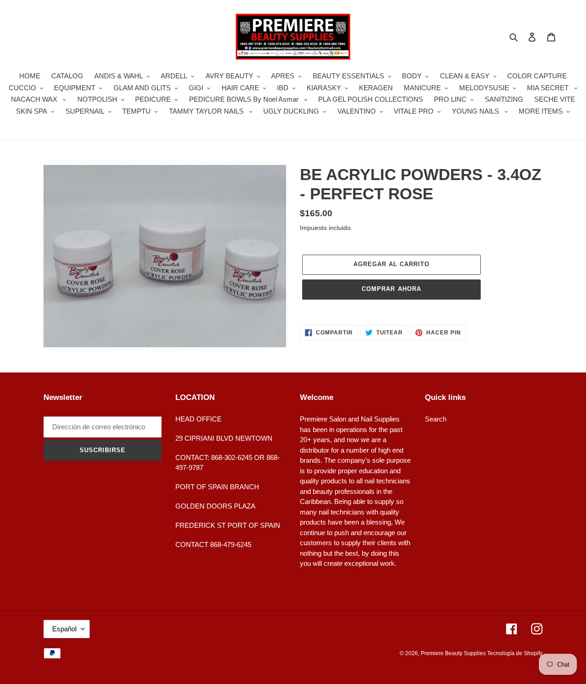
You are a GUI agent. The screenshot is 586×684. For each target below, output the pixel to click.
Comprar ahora (391, 288)
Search (435, 419)
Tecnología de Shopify (515, 653)
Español (64, 629)
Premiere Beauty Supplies (454, 653)
